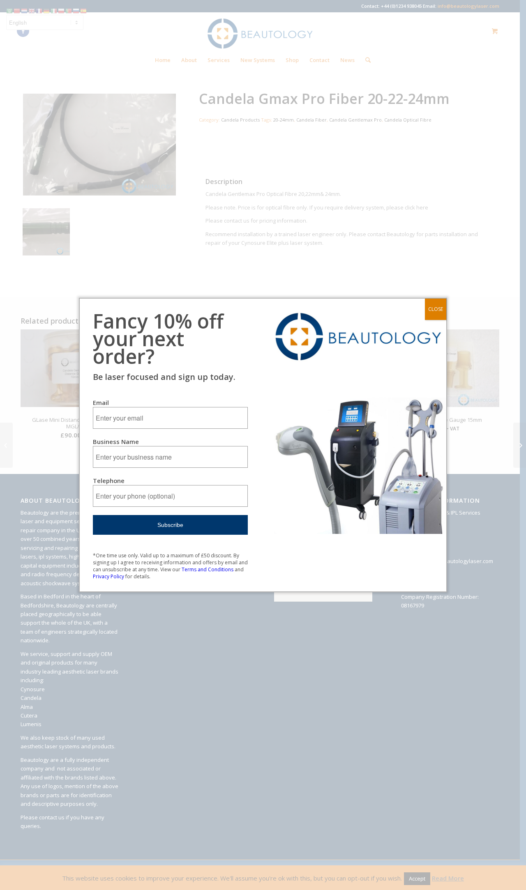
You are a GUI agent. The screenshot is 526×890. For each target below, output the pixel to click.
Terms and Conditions (207, 569)
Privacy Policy (108, 576)
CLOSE (435, 309)
